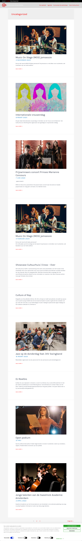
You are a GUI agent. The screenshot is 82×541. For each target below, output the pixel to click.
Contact (8, 1)
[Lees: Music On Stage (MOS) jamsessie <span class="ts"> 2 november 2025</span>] (41, 39)
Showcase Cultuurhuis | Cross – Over (35, 264)
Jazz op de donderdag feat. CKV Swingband (39, 354)
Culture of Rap (23, 295)
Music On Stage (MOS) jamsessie (34, 58)
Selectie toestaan (72, 528)
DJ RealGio (21, 379)
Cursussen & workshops (60, 5)
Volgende (70, 521)
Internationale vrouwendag (30, 115)
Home (3, 1)
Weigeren (72, 530)
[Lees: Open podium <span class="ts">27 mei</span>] (41, 420)
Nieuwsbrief (76, 1)
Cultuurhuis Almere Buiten (15, 5)
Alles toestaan (72, 525)
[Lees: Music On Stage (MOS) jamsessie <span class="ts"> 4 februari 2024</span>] (41, 218)
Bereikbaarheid (14, 1)
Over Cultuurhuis (74, 5)
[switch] (25, 538)
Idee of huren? (58, 1)
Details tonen (59, 538)
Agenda (50, 5)
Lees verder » (19, 69)
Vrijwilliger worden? (67, 1)
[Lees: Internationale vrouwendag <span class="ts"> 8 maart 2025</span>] (41, 97)
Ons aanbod (42, 5)
